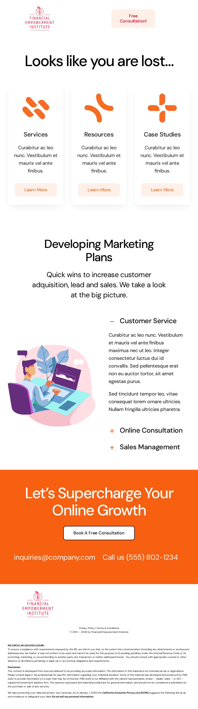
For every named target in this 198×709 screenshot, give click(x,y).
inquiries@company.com (54, 557)
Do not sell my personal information (72, 696)
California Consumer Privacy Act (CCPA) (125, 692)
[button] (146, 321)
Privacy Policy (87, 628)
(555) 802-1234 (152, 557)
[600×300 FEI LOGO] (40, 7)
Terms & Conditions (108, 628)
